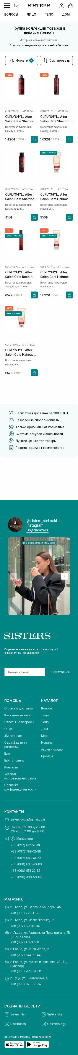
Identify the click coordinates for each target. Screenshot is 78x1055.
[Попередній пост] (13, 576)
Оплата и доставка (18, 708)
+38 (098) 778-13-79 (25, 913)
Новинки (47, 742)
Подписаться (37, 530)
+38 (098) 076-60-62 (25, 984)
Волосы (46, 708)
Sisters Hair (18, 1014)
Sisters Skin (55, 1014)
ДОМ (66, 14)
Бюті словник (14, 760)
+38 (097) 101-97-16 (24, 942)
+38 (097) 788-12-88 (26, 851)
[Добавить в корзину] (34, 139)
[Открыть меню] (7, 6)
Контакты (11, 767)
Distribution (18, 1024)
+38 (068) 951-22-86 (26, 870)
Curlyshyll (12, 111)
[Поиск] (16, 6)
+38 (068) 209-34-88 (25, 971)
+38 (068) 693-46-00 (26, 864)
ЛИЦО (31, 14)
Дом (44, 729)
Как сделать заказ (18, 715)
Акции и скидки (52, 749)
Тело (45, 722)
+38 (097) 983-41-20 (26, 858)
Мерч (45, 736)
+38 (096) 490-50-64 (26, 877)
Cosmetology (56, 1024)
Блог (7, 753)
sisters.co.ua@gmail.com (28, 819)
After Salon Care (30, 111)
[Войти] (61, 6)
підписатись (60, 672)
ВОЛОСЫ (11, 14)
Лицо (45, 715)
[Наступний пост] (64, 576)
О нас (8, 729)
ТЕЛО (49, 14)
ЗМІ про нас (12, 736)
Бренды (47, 756)
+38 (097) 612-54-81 (25, 845)
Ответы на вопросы (19, 722)
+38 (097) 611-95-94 (25, 926)
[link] (71, 6)
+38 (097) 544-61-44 (25, 955)
